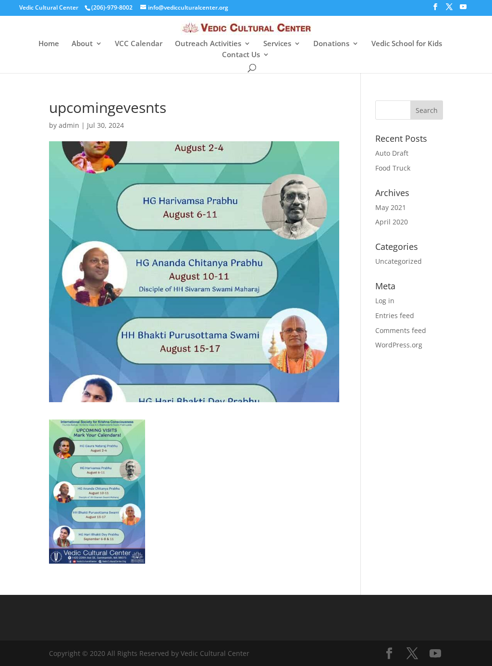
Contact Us (241, 55)
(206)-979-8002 (112, 7)
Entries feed (394, 315)
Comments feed (400, 330)
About (82, 44)
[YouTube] (463, 9)
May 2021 (390, 207)
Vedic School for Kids (406, 44)
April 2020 (391, 221)
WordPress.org (398, 344)
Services (277, 44)
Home (48, 44)
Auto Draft (391, 153)
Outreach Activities (208, 44)
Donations (331, 44)
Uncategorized (398, 261)
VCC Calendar (138, 44)
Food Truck (392, 168)
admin (69, 125)
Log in (384, 300)
